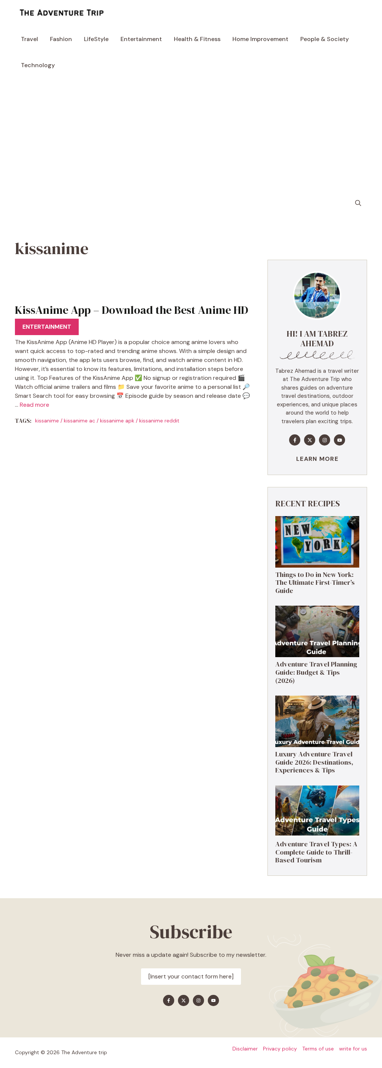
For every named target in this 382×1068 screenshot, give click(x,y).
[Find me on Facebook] (294, 440)
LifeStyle (96, 39)
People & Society (324, 39)
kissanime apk (117, 420)
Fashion (61, 39)
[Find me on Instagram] (324, 440)
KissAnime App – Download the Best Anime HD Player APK (131, 316)
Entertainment (141, 39)
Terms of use (318, 1048)
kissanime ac (79, 420)
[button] (358, 203)
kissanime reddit (159, 420)
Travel (29, 39)
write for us (353, 1048)
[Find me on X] (309, 440)
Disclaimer (245, 1048)
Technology (38, 65)
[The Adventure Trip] (61, 13)
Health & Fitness (197, 39)
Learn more (317, 459)
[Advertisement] (191, 134)
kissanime (47, 420)
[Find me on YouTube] (339, 440)
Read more (34, 405)
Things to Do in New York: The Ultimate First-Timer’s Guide (315, 582)
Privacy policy (280, 1048)
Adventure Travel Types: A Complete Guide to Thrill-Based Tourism (316, 852)
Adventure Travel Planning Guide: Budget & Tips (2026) (316, 672)
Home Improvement (260, 39)
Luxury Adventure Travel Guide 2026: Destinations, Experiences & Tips (314, 762)
